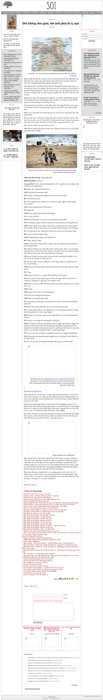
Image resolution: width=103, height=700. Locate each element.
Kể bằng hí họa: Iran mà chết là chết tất (38, 681)
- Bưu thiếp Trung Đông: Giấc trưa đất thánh (38, 529)
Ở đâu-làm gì (68, 12)
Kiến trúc (51, 12)
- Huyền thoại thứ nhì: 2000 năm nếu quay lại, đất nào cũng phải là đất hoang (50, 503)
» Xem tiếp (98, 113)
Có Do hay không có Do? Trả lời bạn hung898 (40, 676)
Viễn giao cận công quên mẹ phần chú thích (40, 663)
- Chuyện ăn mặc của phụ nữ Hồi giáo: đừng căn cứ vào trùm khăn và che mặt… (50, 555)
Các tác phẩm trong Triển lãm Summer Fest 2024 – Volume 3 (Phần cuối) (12, 98)
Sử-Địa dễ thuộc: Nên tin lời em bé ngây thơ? (40, 660)
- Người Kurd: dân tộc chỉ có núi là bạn (36, 513)
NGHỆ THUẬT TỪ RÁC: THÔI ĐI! (11, 156)
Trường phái (77, 12)
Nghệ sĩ (18, 12)
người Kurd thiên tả (66, 379)
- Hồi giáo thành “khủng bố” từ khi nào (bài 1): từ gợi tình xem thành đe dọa (49, 545)
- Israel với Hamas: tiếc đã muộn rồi (35, 575)
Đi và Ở (5, 12)
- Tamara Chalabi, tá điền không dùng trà (37, 538)
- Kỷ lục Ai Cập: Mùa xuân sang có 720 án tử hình (40, 508)
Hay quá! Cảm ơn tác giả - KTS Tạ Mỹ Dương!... (92, 101)
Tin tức (12, 12)
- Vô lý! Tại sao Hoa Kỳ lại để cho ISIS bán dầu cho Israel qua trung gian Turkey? (51, 533)
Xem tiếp (91, 153)
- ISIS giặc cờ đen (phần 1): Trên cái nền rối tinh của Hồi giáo (44, 510)
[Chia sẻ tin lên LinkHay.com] (70, 579)
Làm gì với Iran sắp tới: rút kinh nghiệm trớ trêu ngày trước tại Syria (46, 670)
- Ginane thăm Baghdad (30, 541)
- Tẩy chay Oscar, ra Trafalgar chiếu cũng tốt (38, 554)
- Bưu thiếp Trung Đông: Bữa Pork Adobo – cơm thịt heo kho (43, 526)
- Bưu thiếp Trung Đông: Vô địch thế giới (37, 518)
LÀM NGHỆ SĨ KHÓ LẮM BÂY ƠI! (11, 59)
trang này (73, 75)
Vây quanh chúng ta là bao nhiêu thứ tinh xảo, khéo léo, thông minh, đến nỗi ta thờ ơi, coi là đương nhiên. (91, 146)
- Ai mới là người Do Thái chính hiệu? (35, 501)
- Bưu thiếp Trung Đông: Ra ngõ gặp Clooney (38, 515)
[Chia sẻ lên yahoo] (68, 579)
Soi (54, 696)
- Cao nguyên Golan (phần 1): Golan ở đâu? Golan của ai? (43, 568)
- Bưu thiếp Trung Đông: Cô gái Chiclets (36, 517)
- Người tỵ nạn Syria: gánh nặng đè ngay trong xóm (40, 531)
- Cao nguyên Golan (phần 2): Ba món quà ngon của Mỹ (42, 569)
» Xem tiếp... (74, 685)
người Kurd (37, 391)
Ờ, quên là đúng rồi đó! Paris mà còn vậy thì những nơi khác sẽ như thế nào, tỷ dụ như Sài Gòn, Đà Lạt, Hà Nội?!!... (92, 61)
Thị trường (59, 12)
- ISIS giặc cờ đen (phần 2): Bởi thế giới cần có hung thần (43, 511)
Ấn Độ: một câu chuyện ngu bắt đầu (37, 678)
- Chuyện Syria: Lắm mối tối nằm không (36, 497)
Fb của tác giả (31, 485)
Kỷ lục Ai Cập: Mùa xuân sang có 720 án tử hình (12, 35)
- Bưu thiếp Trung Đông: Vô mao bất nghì (37, 524)
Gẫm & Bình (27, 12)
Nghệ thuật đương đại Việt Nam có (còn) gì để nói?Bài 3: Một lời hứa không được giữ (51, 629)
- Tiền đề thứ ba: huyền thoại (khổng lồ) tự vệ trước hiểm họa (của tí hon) (48, 504)
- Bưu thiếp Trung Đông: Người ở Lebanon (37, 527)
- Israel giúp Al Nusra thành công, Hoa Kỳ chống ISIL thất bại (34, 535)
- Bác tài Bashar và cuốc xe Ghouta (35, 562)
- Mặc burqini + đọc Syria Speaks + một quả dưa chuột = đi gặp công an (48, 543)
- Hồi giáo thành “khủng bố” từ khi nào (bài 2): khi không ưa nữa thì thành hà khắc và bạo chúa (50, 547)
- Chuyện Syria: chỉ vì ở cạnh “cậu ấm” (36, 494)
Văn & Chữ (99, 12)
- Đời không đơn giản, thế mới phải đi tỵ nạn (38, 557)
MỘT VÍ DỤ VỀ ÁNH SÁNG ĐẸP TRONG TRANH (11, 80)
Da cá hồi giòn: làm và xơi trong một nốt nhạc (12, 55)
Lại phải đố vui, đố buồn (34, 673)
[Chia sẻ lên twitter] (63, 579)
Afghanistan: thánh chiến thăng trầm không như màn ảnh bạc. (44, 665)
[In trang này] (77, 579)
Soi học (92, 12)
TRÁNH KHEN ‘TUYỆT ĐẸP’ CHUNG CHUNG (12, 75)
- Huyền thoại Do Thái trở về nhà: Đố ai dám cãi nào (41, 499)
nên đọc (11, 145)
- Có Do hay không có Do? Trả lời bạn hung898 (39, 571)
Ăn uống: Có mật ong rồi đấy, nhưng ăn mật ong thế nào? (12, 45)
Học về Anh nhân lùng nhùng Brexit (11, 40)
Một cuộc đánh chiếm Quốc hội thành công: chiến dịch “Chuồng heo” (47, 668)
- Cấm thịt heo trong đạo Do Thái (34, 573)
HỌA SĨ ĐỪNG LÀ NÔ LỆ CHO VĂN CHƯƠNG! (12, 86)
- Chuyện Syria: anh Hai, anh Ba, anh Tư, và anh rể (40, 496)
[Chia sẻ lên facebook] (60, 579)
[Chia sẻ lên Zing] (72, 579)
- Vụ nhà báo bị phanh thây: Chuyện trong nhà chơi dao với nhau (35, 565)
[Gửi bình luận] (75, 579)
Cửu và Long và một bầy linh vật (71, 627)
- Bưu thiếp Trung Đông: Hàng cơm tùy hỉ (37, 520)
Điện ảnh (43, 12)
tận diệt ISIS (41, 86)
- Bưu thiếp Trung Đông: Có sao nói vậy (36, 522)
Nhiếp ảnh (35, 12)
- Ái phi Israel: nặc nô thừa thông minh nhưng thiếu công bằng (44, 506)
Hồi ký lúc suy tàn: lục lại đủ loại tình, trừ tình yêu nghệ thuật (32, 628)
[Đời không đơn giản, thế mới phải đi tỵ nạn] (12, 143)
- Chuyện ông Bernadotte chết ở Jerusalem (37, 559)
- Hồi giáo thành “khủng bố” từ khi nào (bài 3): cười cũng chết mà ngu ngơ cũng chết (51, 551)
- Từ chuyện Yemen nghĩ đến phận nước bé (37, 561)
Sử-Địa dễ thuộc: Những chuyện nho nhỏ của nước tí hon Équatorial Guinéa (48, 657)
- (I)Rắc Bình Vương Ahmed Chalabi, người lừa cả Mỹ (41, 540)
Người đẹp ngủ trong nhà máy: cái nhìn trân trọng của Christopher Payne (91, 121)
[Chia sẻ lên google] (65, 579)
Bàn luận (85, 12)
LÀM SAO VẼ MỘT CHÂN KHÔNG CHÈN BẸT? (12, 92)
